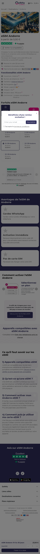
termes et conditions (21, 126)
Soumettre (31, 122)
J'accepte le (17, 126)
